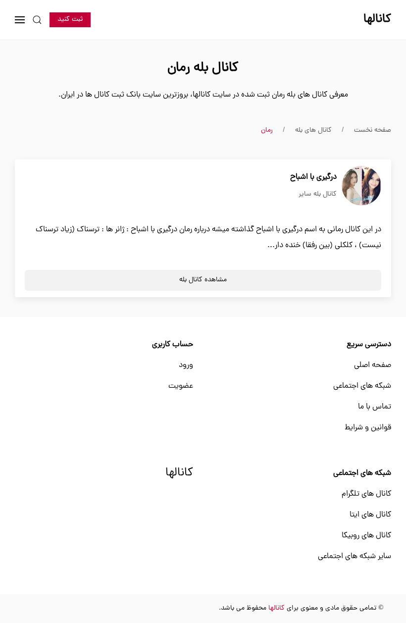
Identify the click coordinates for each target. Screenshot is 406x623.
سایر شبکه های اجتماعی (354, 557)
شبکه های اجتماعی (362, 386)
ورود (186, 365)
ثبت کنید (70, 19)
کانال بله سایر (318, 194)
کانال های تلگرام (366, 494)
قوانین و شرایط (368, 428)
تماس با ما (374, 407)
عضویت (180, 386)
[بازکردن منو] (20, 20)
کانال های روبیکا (366, 536)
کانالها (179, 473)
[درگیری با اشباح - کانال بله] (361, 186)
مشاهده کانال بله (203, 280)
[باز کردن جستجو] (37, 20)
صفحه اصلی (372, 365)
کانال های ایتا (370, 515)
